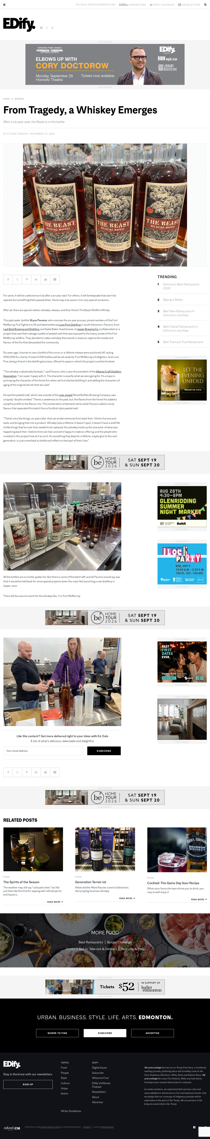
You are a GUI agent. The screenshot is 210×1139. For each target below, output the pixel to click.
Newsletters (99, 1092)
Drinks (19, 98)
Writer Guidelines (71, 1111)
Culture (65, 1083)
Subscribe (105, 1033)
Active (64, 1093)
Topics (65, 1062)
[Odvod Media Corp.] (12, 1128)
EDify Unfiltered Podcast (101, 1085)
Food (6, 98)
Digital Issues (99, 1067)
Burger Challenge (119, 942)
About (95, 1097)
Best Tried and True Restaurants (183, 342)
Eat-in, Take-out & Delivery (98, 949)
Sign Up (28, 1084)
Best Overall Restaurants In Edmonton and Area (180, 329)
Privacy (87, 1127)
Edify (95, 1062)
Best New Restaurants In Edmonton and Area (179, 313)
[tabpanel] (105, 1026)
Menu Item (67, 1105)
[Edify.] (19, 25)
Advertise (153, 1033)
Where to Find (57, 1033)
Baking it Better (173, 300)
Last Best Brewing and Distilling (21, 329)
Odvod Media (107, 1127)
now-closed (65, 395)
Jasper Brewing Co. (88, 329)
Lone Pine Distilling (69, 324)
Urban (64, 1088)
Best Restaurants (91, 942)
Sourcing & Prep (132, 949)
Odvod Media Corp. (50, 1127)
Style (64, 1078)
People (65, 1073)
